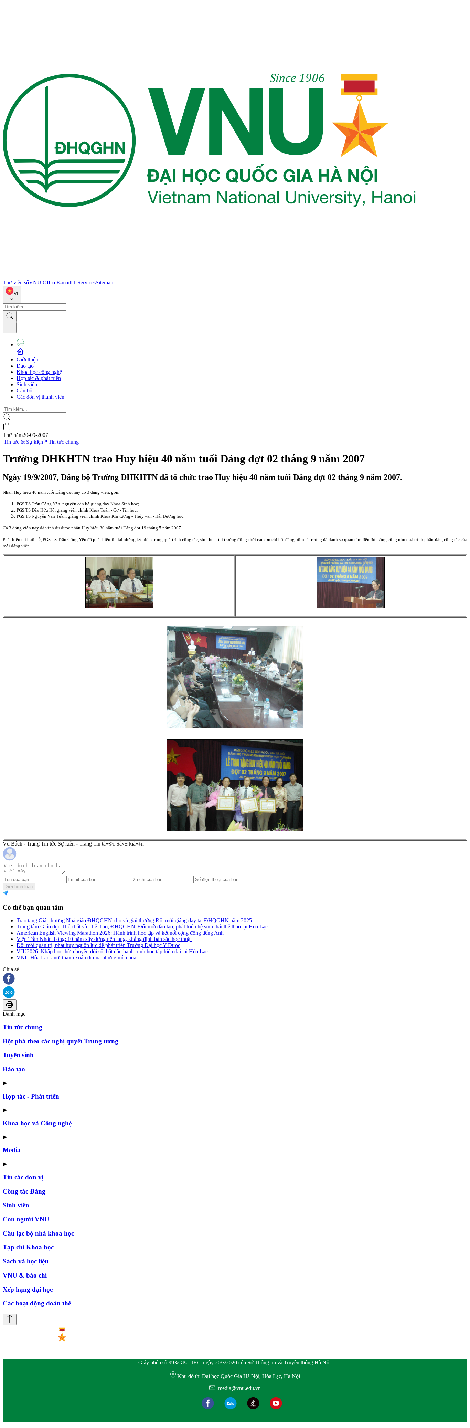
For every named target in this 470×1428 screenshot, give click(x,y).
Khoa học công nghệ (39, 372)
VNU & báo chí (25, 1275)
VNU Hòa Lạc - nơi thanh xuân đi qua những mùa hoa (76, 957)
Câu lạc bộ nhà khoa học (38, 1233)
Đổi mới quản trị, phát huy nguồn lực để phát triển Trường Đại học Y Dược (98, 945)
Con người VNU (26, 1219)
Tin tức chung (64, 442)
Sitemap (104, 282)
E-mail (63, 282)
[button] (235, 979)
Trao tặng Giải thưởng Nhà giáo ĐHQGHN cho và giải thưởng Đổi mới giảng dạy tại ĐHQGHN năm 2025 (134, 920)
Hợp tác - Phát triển (31, 1096)
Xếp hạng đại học (28, 1289)
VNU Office (42, 282)
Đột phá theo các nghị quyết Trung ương (60, 1041)
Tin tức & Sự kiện (23, 442)
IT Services (83, 282)
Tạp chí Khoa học (28, 1247)
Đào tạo (25, 366)
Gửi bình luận (19, 886)
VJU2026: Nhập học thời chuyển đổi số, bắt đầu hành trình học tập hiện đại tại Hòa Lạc (112, 951)
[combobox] (12, 294)
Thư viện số (16, 282)
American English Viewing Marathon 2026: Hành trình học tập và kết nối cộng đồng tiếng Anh (120, 933)
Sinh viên (27, 384)
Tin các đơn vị (23, 1177)
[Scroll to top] (10, 1319)
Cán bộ (24, 390)
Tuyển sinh (18, 1055)
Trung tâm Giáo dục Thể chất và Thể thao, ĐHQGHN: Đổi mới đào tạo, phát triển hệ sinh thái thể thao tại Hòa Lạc (142, 927)
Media (12, 1150)
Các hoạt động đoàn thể (37, 1303)
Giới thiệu (27, 360)
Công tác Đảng (24, 1191)
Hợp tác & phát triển (39, 378)
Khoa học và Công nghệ (37, 1123)
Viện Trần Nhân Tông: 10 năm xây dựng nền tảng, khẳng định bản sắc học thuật (104, 939)
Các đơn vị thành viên (40, 397)
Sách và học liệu (26, 1261)
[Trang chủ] (209, 276)
